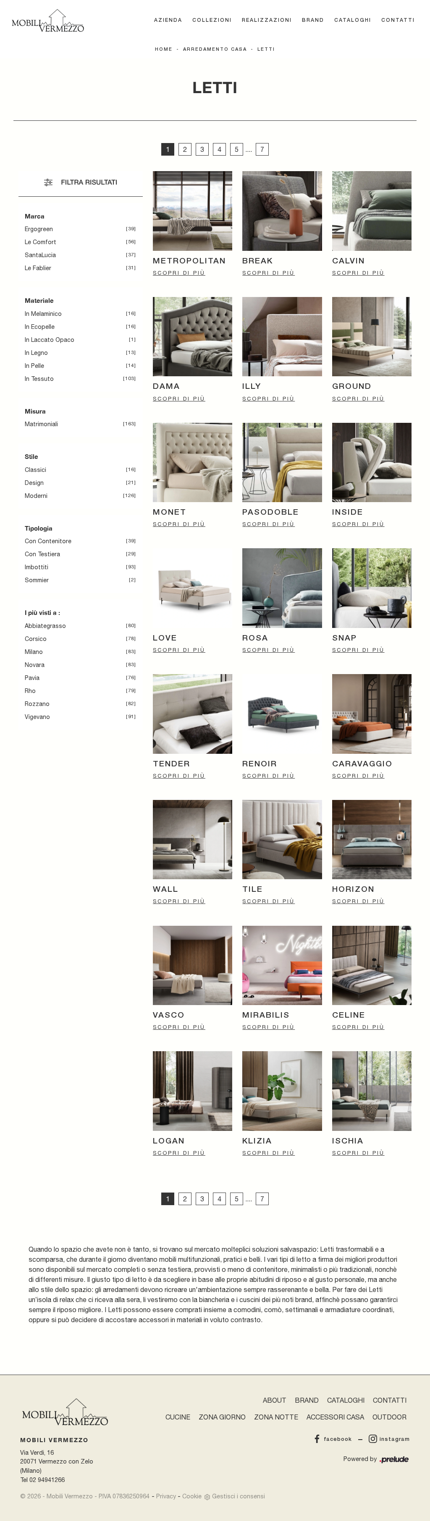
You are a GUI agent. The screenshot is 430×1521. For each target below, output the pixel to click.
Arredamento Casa (215, 49)
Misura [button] (35, 411)
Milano (34, 652)
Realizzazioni (267, 20)
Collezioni (212, 20)
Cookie (192, 1496)
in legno (36, 352)
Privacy (166, 1496)
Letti (266, 49)
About (274, 1400)
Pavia (32, 678)
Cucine (177, 1417)
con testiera (42, 554)
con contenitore (48, 541)
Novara (35, 665)
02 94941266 (47, 1479)
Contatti (398, 20)
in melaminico (43, 313)
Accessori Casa (335, 1417)
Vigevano (37, 717)
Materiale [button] (39, 300)
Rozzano (37, 704)
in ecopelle (40, 326)
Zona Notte (276, 1417)
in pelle (34, 365)
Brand (313, 20)
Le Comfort (40, 242)
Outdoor (389, 1417)
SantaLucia (40, 255)
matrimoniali (41, 424)
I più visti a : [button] (42, 612)
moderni (36, 495)
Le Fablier (38, 268)
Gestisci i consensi (238, 1496)
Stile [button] (31, 456)
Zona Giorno (222, 1417)
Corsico (36, 638)
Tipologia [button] (38, 528)
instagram (395, 1439)
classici (35, 469)
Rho (30, 691)
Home (164, 49)
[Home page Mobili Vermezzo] (48, 20)
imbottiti (36, 567)
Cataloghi (352, 20)
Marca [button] (35, 216)
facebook (338, 1439)
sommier (37, 580)
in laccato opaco (49, 339)
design (34, 482)
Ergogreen (39, 229)
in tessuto (39, 378)
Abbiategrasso (45, 625)
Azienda (168, 20)
